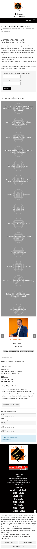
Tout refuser (27, 542)
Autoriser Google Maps (11, 405)
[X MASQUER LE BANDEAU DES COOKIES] (35, 511)
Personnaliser (18, 546)
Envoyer (6, 88)
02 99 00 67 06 (8, 381)
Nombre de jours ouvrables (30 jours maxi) (17, 74)
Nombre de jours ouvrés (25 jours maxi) (16, 81)
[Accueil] (18, 6)
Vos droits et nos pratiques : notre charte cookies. (16, 534)
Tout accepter (10, 542)
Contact (20, 14)
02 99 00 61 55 (19, 16)
